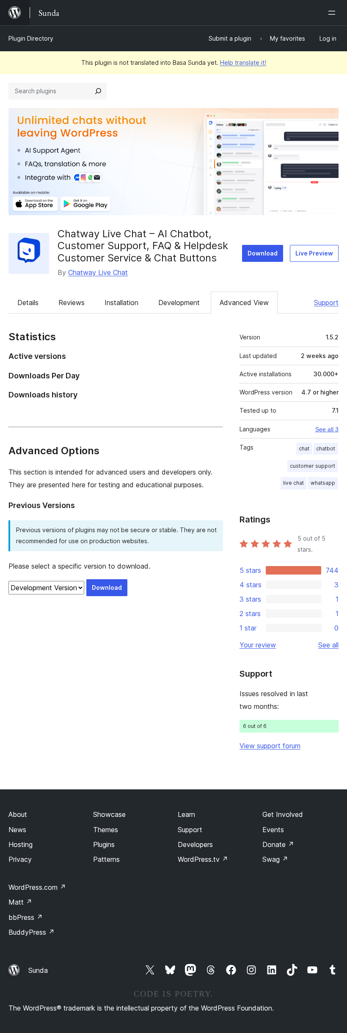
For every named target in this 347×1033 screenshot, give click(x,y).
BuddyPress (31, 932)
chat (304, 448)
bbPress (25, 917)
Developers (195, 844)
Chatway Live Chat (98, 272)
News (17, 829)
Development (179, 302)
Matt (20, 902)
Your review (258, 645)
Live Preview (314, 253)
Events (273, 829)
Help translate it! (243, 62)
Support (326, 302)
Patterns (106, 859)
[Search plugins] (98, 91)
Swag (275, 859)
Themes (105, 829)
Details (28, 302)
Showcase (109, 814)
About (17, 814)
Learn (186, 814)
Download (263, 253)
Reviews (71, 302)
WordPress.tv (203, 859)
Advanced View (244, 302)
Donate (278, 844)
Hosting (20, 844)
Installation (121, 302)
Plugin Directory (30, 38)
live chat (293, 483)
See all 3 (327, 429)
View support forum (270, 745)
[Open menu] (333, 12)
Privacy (20, 859)
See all (328, 645)
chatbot (325, 448)
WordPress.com (37, 887)
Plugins (104, 844)
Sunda (38, 970)
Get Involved (282, 814)
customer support (312, 466)
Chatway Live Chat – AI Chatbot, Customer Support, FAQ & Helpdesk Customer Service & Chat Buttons (143, 246)
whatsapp (323, 483)
